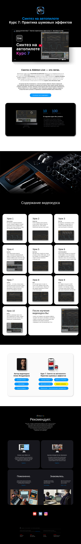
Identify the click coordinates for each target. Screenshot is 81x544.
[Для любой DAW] (32, 536)
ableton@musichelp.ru (37, 531)
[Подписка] (24, 504)
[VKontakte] (45, 536)
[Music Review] (32, 535)
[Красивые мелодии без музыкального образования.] (57, 452)
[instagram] (46, 515)
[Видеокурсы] (22, 535)
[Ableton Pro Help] (20, 528)
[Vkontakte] (40, 515)
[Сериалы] (21, 536)
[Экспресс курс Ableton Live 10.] (23, 452)
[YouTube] (45, 535)
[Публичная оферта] (56, 536)
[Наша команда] (57, 504)
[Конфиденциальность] (56, 535)
